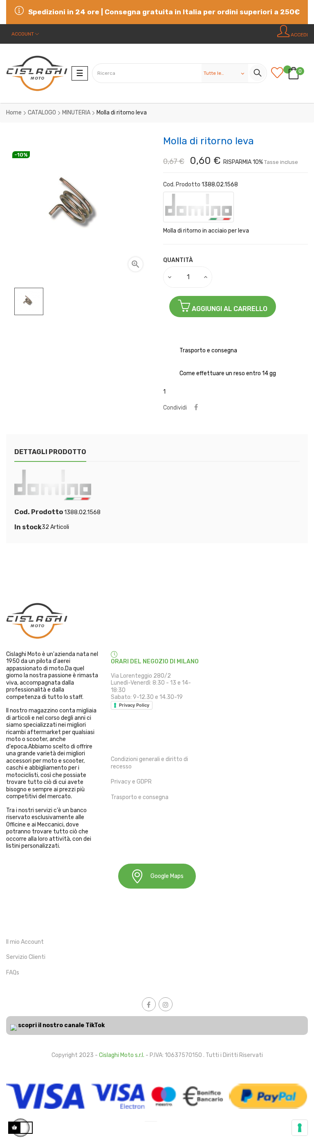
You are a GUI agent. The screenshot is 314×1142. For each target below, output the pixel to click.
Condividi (196, 408)
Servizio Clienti (25, 957)
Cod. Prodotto (181, 184)
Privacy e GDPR (131, 781)
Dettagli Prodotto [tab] (50, 452)
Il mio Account (25, 941)
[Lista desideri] (279, 73)
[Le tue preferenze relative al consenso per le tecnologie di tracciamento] (299, 1127)
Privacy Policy (134, 705)
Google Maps (167, 876)
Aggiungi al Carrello (228, 309)
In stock (28, 527)
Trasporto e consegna (139, 797)
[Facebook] (149, 1004)
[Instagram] (166, 1004)
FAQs (12, 972)
